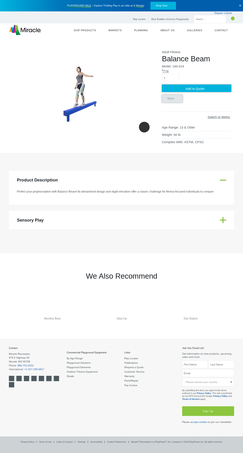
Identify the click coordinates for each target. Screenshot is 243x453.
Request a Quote (224, 13)
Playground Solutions (79, 362)
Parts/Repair (131, 380)
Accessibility (96, 442)
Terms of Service (191, 399)
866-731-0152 (26, 365)
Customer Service (134, 371)
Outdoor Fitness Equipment (82, 371)
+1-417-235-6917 (34, 369)
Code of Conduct (64, 442)
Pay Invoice (130, 385)
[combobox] (208, 382)
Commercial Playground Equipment (87, 352)
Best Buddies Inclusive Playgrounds (170, 19)
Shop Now (161, 5)
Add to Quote (195, 89)
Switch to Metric (219, 117)
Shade (70, 376)
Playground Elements (79, 367)
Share (170, 98)
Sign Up (208, 411)
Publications (131, 362)
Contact (13, 348)
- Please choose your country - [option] (201, 382)
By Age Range (75, 358)
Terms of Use (45, 442)
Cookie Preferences (116, 442)
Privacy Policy (204, 393)
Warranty (129, 376)
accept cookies (199, 422)
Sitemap (82, 442)
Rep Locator (139, 19)
